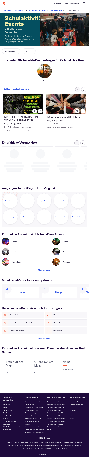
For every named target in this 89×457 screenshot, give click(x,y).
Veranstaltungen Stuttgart (55, 416)
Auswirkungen (68, 442)
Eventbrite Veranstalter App (12, 413)
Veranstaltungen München (55, 407)
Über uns (35, 442)
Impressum (40, 448)
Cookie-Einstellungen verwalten (56, 448)
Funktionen (6, 404)
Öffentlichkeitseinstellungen (50, 445)
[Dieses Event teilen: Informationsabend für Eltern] (83, 111)
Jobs (52, 442)
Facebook (73, 410)
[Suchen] (50, 3)
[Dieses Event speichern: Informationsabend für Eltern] (77, 111)
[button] (11, 51)
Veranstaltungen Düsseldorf (56, 418)
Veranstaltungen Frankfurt (55, 413)
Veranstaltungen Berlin (54, 402)
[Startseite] (4, 3)
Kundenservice (74, 402)
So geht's (8, 442)
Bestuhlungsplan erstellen (33, 427)
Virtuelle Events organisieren (34, 407)
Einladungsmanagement (33, 416)
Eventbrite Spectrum (9, 416)
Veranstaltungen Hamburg (56, 404)
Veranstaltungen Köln (54, 410)
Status (19, 445)
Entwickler (11, 445)
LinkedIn (72, 413)
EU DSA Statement (28, 448)
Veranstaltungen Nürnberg (56, 421)
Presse (58, 442)
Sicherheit (78, 442)
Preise (5, 407)
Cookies (76, 445)
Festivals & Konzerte (31, 410)
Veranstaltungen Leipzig (55, 424)
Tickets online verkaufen (33, 418)
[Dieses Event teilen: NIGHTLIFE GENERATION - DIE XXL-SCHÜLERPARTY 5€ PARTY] (40, 111)
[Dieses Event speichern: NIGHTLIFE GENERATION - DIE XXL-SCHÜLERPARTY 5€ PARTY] (34, 111)
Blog (41, 442)
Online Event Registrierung (33, 413)
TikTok (72, 418)
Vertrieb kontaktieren (77, 404)
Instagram (73, 416)
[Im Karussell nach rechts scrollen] (83, 89)
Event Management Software (34, 429)
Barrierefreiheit (66, 445)
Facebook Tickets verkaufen (34, 432)
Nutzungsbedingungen (31, 445)
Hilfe (46, 442)
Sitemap (5, 418)
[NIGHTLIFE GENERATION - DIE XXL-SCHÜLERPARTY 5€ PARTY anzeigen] (23, 104)
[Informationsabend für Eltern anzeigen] (66, 104)
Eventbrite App (7, 410)
